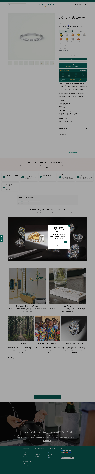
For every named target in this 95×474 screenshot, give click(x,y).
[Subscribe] (65, 242)
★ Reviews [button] (1, 238)
